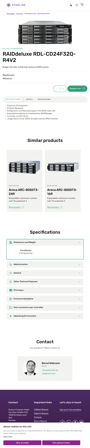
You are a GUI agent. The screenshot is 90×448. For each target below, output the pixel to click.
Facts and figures (13, 99)
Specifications (44, 99)
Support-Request (41, 413)
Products (19, 14)
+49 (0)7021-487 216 (50, 370)
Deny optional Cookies (61, 443)
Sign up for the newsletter (70, 410)
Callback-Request (41, 410)
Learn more (7, 436)
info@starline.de (48, 374)
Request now (75, 89)
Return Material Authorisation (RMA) (42, 422)
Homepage (10, 14)
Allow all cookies (22, 443)
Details (29, 99)
